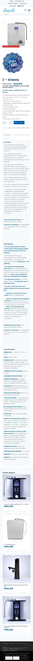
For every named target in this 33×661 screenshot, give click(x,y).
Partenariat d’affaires (13, 3)
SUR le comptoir (25, 127)
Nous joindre (23, 3)
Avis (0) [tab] (6, 138)
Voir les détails (23, 511)
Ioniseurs (10, 127)
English (22, 5)
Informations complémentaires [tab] (21, 134)
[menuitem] (11, 1)
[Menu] (28, 10)
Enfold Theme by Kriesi (21, 643)
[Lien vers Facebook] (27, 645)
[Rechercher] (24, 10)
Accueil (11, 1)
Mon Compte (13, 5)
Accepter (8, 658)
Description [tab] (7, 134)
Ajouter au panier (19, 122)
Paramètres (24, 658)
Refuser (16, 658)
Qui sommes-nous (19, 1)
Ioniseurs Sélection (17, 127)
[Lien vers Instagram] (29, 645)
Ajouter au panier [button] (10, 511)
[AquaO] (13, 10)
